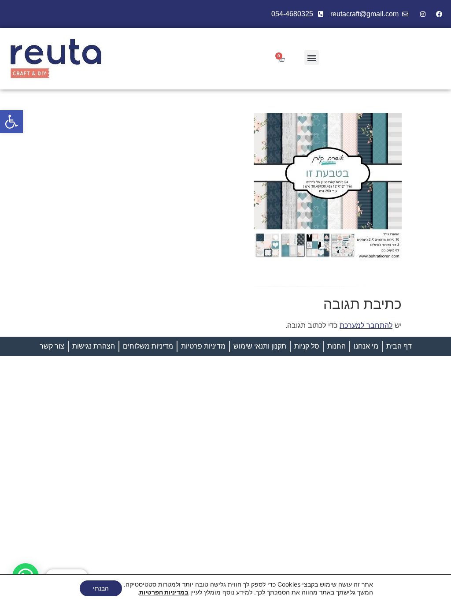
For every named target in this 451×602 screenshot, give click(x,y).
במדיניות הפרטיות (164, 592)
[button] (11, 121)
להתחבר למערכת (366, 325)
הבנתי (101, 588)
